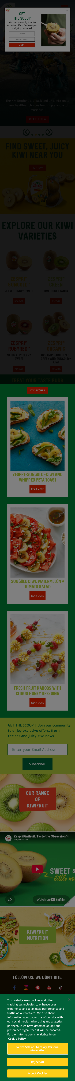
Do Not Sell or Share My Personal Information (37, 1048)
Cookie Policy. (17, 1038)
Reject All (37, 1062)
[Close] (69, 999)
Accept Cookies (37, 1073)
